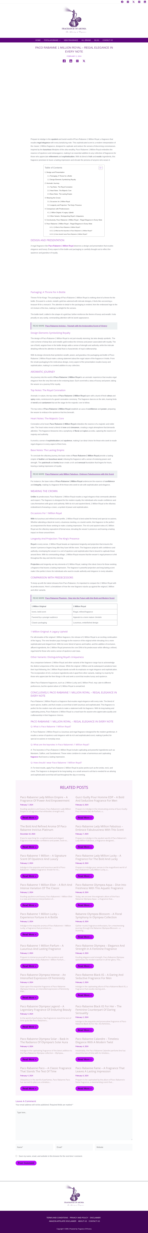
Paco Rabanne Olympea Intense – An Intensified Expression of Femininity (43, 976)
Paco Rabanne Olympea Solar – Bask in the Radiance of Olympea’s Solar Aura (44, 1040)
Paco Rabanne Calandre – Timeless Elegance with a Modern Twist (97, 1040)
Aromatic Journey (52, 183)
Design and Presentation (55, 172)
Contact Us (94, 1221)
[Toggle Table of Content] (99, 168)
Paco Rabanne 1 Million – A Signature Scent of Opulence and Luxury (43, 857)
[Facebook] (122, 1)
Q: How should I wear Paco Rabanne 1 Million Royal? (70, 234)
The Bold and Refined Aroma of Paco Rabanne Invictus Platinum (43, 828)
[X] (133, 1)
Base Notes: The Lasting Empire (61, 194)
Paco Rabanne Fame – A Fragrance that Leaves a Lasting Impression (100, 1069)
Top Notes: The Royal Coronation (61, 187)
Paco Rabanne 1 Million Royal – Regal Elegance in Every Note (69, 224)
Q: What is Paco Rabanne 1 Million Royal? (67, 227)
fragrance (34, 757)
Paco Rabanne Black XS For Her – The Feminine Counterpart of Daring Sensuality (99, 1009)
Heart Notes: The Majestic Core (60, 190)
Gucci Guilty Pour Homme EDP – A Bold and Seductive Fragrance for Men (100, 798)
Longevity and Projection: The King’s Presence (66, 205)
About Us (82, 1221)
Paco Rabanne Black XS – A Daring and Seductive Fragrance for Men (99, 976)
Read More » (29, 817)
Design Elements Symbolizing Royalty (63, 179)
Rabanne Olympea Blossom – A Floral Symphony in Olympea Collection (99, 915)
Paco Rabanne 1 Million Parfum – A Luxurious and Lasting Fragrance (42, 947)
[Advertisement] (74, 87)
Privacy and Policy (79, 1218)
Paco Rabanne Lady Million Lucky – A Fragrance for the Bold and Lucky (98, 857)
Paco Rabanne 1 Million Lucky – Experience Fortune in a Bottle (39, 915)
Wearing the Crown (53, 198)
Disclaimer (95, 1218)
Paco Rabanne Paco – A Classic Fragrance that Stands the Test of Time (45, 1069)
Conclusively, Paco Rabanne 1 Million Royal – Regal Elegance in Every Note (74, 220)
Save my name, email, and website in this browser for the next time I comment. (50, 1156)
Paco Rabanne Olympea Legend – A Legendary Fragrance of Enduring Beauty (45, 1007)
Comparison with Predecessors (57, 209)
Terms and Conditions (57, 1218)
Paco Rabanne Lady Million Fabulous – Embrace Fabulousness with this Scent (100, 828)
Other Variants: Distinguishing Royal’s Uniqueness (67, 216)
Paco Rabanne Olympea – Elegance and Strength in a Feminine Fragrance (100, 947)
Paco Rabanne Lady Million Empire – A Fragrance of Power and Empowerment (44, 798)
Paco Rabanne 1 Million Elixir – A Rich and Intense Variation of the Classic (46, 886)
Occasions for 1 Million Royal (60, 201)
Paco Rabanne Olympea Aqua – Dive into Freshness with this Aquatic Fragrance (101, 886)
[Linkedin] (144, 1)
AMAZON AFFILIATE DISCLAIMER (62, 1221)
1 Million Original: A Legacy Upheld (61, 212)
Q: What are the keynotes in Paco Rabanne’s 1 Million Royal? (73, 230)
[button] (59, 40)
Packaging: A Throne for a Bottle (61, 176)
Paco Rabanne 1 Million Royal (61, 246)
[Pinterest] (139, 1)
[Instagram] (127, 1)
